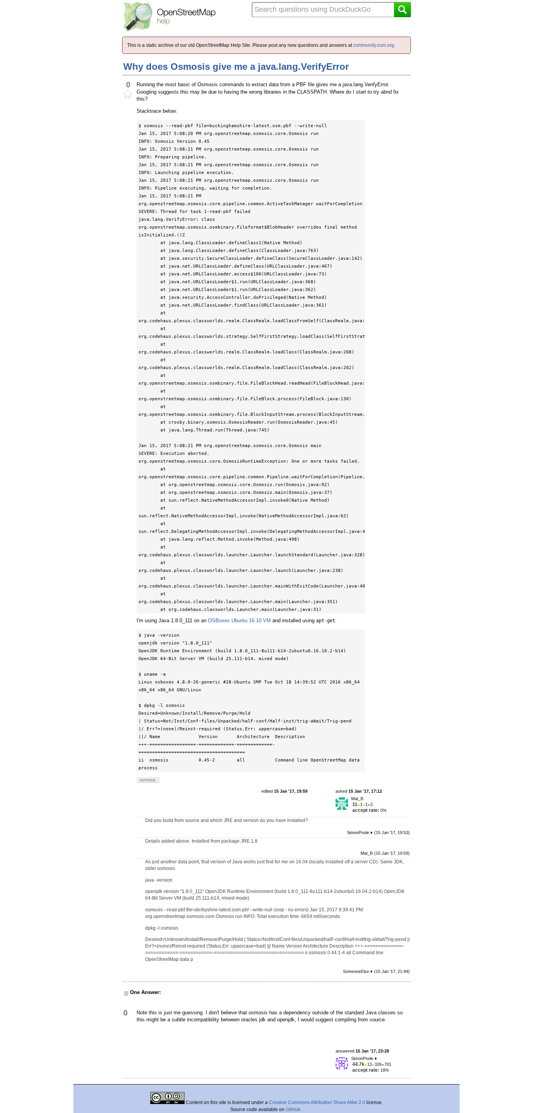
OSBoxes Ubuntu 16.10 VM (239, 620)
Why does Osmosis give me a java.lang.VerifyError (236, 66)
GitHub (294, 1109)
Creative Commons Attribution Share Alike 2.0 (317, 1102)
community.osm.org (373, 45)
